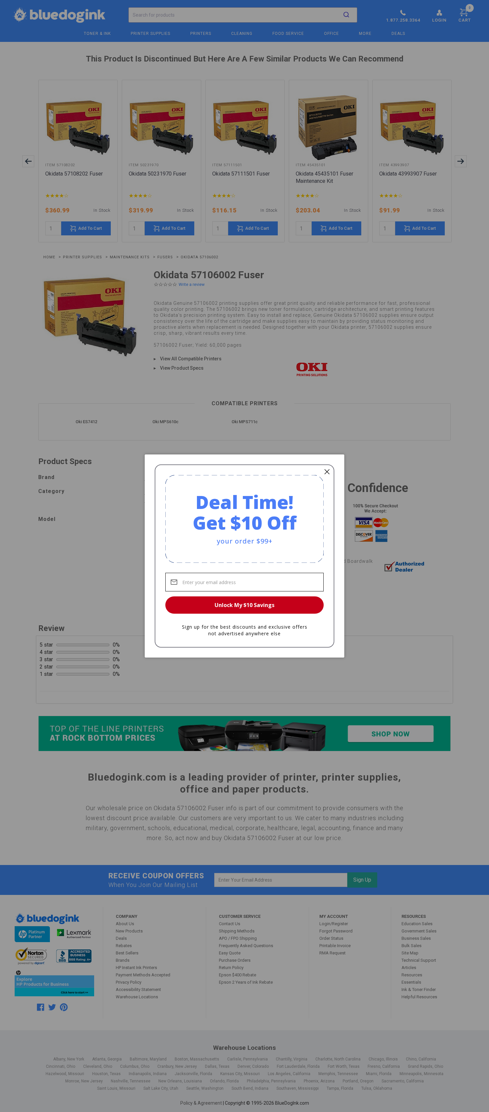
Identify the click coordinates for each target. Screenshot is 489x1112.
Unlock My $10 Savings (244, 605)
